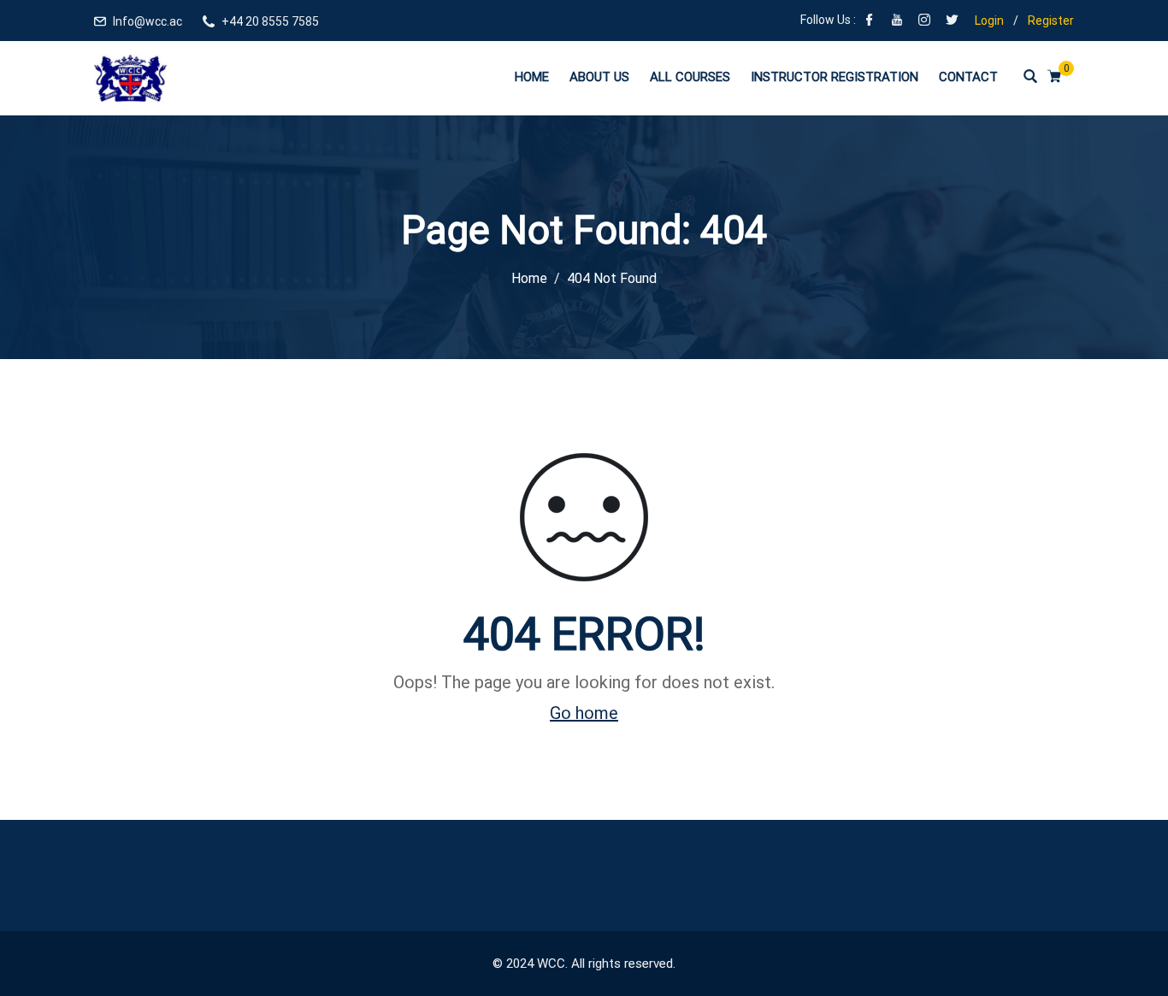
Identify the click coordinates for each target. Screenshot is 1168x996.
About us (599, 77)
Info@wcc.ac (147, 21)
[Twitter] (952, 21)
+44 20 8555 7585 (270, 21)
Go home (584, 713)
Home (532, 77)
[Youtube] (897, 21)
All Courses (690, 77)
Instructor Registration (834, 77)
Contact (968, 77)
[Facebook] (870, 21)
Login (989, 20)
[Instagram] (924, 21)
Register (1051, 20)
